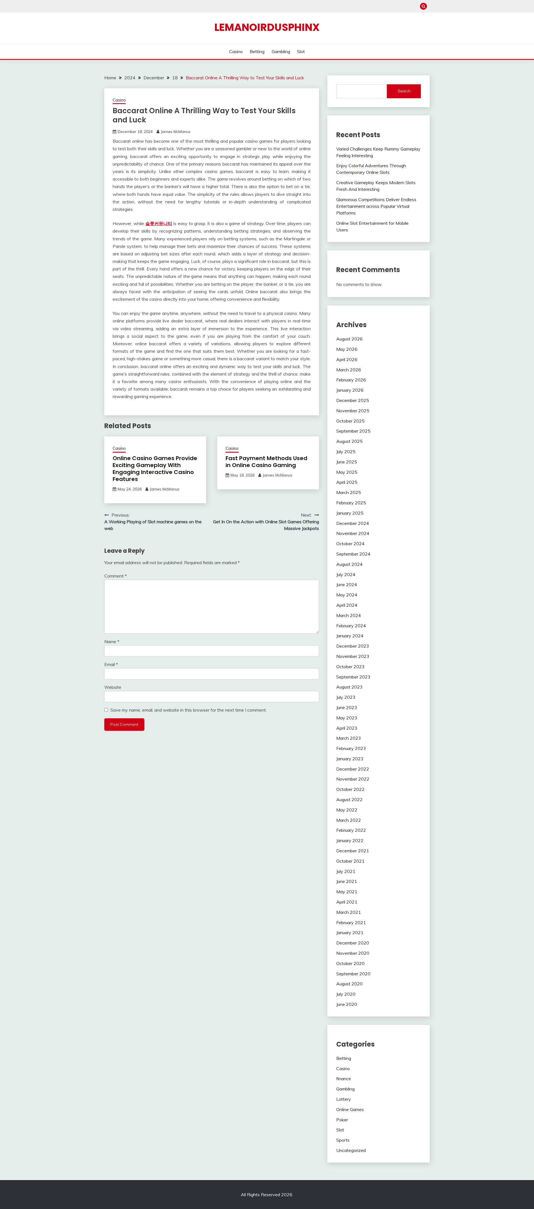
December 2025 (352, 400)
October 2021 (350, 861)
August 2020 (349, 983)
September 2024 (353, 554)
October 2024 (350, 543)
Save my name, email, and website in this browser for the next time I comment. (188, 710)
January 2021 (350, 932)
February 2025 (351, 502)
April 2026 (346, 359)
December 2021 (352, 850)
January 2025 (350, 513)
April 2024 (346, 605)
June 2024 (346, 584)
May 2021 (346, 891)
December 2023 (352, 646)
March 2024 (348, 615)
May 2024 (346, 595)
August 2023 (349, 687)
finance (343, 1078)
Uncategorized (351, 1150)
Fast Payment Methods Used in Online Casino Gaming (266, 461)
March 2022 (348, 820)
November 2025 (352, 410)
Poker (342, 1119)
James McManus (176, 131)
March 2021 (348, 912)
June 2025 (346, 462)
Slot (301, 51)
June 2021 (346, 881)
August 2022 (349, 799)
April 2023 (346, 728)
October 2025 (350, 421)
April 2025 (346, 482)
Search (404, 90)
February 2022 (351, 830)
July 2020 (345, 994)
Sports (343, 1140)
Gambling (281, 51)
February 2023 (351, 748)
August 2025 (349, 441)
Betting (257, 51)
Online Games (350, 1109)
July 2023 (345, 697)
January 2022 (350, 840)
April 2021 (346, 902)
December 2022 (352, 769)
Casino (236, 51)
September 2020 (353, 973)
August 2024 (349, 564)
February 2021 (351, 922)
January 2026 (350, 390)
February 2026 (351, 380)
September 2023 (353, 677)
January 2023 (350, 758)
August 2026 (349, 339)
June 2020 (346, 1004)
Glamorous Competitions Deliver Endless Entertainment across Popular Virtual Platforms (376, 206)
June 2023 (346, 707)
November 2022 (352, 779)
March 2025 (348, 492)
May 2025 (346, 472)
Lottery (343, 1099)
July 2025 (345, 451)
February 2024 (351, 625)
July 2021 (345, 871)
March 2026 (348, 369)
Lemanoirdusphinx (267, 27)
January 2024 (350, 635)
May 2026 (346, 349)
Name (111, 641)
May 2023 (346, 718)
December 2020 (352, 943)
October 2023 (350, 666)
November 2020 (352, 953)
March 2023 (348, 738)
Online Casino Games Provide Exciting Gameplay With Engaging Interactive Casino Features (155, 468)
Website (112, 687)
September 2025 (353, 431)
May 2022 (346, 810)
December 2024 (352, 523)
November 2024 (352, 533)
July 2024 (345, 574)
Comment (115, 576)
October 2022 (350, 789)
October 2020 (350, 963)
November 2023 (352, 656)
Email (111, 664)
